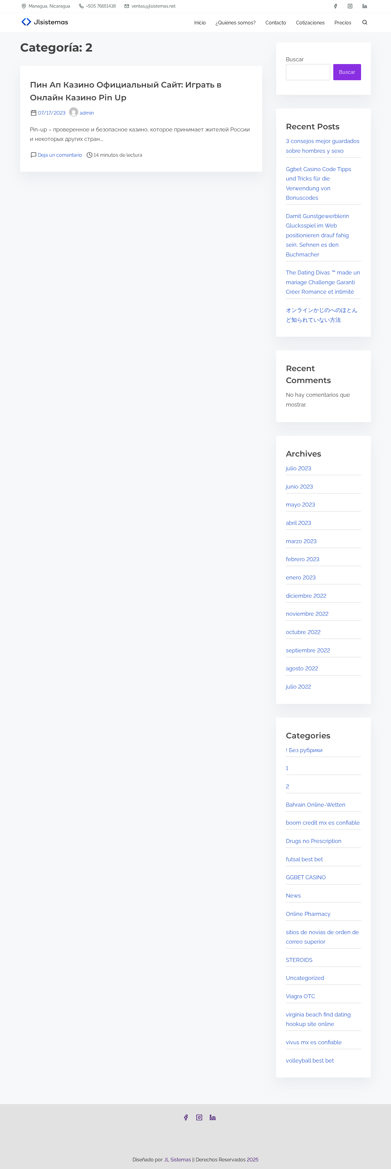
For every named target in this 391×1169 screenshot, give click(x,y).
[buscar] (363, 23)
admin (87, 113)
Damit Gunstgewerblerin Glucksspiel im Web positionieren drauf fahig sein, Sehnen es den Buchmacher (317, 235)
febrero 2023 (303, 559)
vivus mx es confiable (314, 1042)
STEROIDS (299, 960)
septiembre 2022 (308, 650)
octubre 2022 (303, 632)
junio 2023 (299, 486)
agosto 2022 (302, 668)
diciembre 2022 (306, 596)
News (293, 895)
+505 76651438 (100, 6)
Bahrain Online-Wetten (315, 804)
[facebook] (335, 6)
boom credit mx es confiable (323, 822)
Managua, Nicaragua (48, 6)
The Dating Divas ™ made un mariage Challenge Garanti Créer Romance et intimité (323, 282)
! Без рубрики (304, 750)
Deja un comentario (60, 155)
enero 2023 (301, 577)
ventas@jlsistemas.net (153, 6)
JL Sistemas (178, 1160)
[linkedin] (365, 6)
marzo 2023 (301, 541)
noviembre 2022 (307, 614)
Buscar (295, 59)
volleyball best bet (310, 1060)
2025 (252, 1160)
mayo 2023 (300, 504)
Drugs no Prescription (314, 841)
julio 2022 (298, 686)
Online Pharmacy (308, 914)
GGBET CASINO (306, 877)
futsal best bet (304, 859)
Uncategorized (305, 978)
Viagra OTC (300, 996)
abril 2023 (298, 523)
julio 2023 (298, 468)
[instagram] (350, 6)
